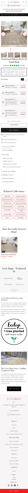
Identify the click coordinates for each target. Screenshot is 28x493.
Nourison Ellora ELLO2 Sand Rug (14, 11)
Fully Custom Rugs (14, 463)
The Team (14, 424)
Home (4, 9)
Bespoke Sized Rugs (14, 460)
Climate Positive (14, 431)
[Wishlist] (23, 2)
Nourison (10, 161)
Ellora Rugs (9, 158)
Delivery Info (14, 457)
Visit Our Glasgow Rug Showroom (14, 434)
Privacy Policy (14, 450)
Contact (14, 471)
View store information (7, 150)
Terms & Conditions (14, 447)
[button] (1, 2)
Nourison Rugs (9, 9)
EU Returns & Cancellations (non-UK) (14, 444)
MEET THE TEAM (14, 388)
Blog (14, 428)
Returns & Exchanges (14, 441)
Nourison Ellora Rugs (19, 9)
